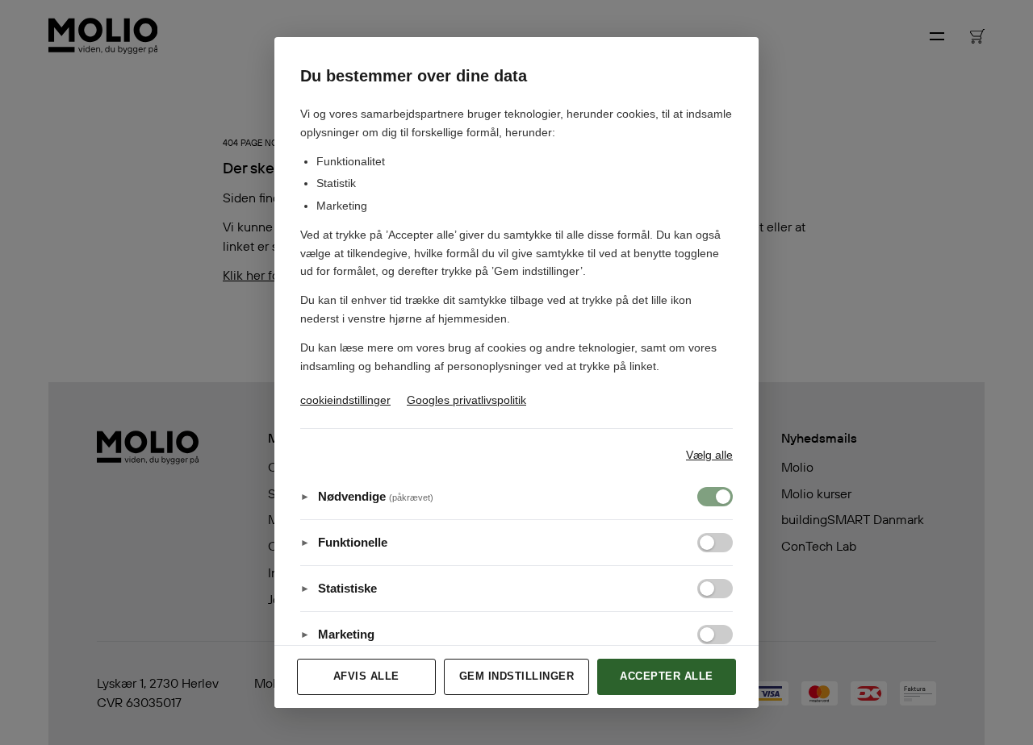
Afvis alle (366, 676)
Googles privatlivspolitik (466, 399)
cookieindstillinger (345, 399)
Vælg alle (709, 454)
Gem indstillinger (517, 676)
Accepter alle (666, 676)
